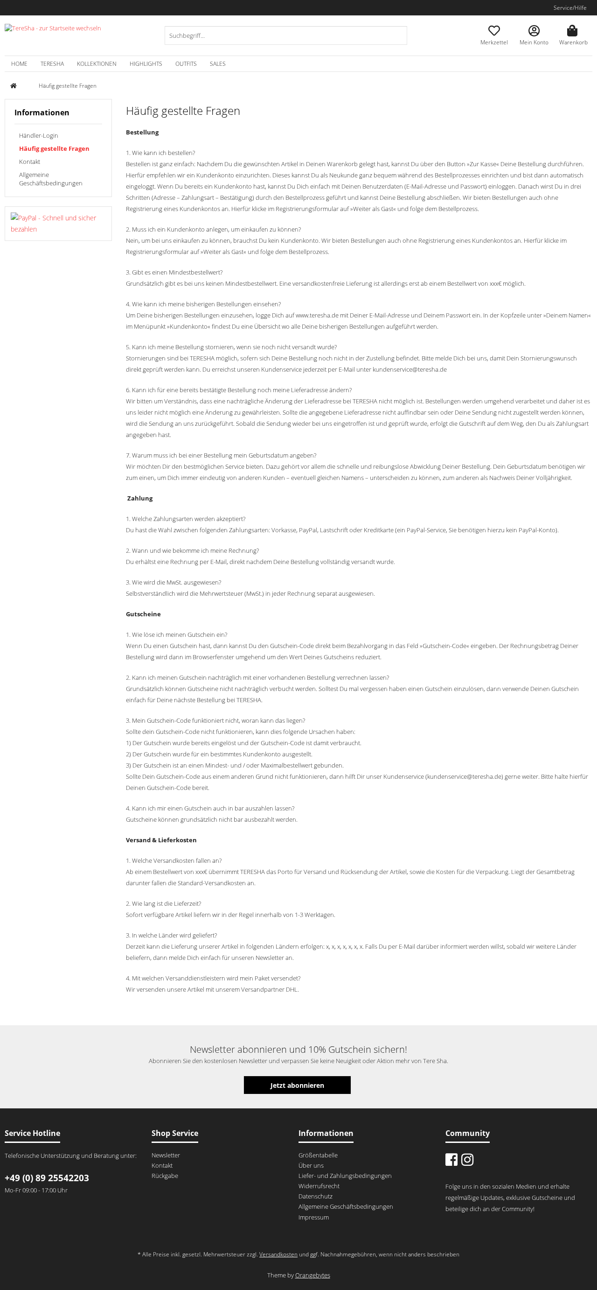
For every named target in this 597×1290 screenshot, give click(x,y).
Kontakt (29, 161)
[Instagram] (467, 1159)
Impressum (313, 1217)
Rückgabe (165, 1175)
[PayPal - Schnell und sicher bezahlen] (58, 223)
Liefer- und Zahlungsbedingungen (345, 1175)
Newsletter (166, 1155)
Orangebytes (312, 1275)
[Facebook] (451, 1159)
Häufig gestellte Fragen (54, 148)
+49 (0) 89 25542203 (47, 1178)
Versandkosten (278, 1254)
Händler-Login (38, 135)
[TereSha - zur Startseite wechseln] (53, 35)
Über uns (311, 1165)
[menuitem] (286, 40)
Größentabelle (318, 1155)
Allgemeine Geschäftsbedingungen (51, 178)
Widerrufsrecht (319, 1186)
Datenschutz (315, 1196)
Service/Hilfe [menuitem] (570, 8)
